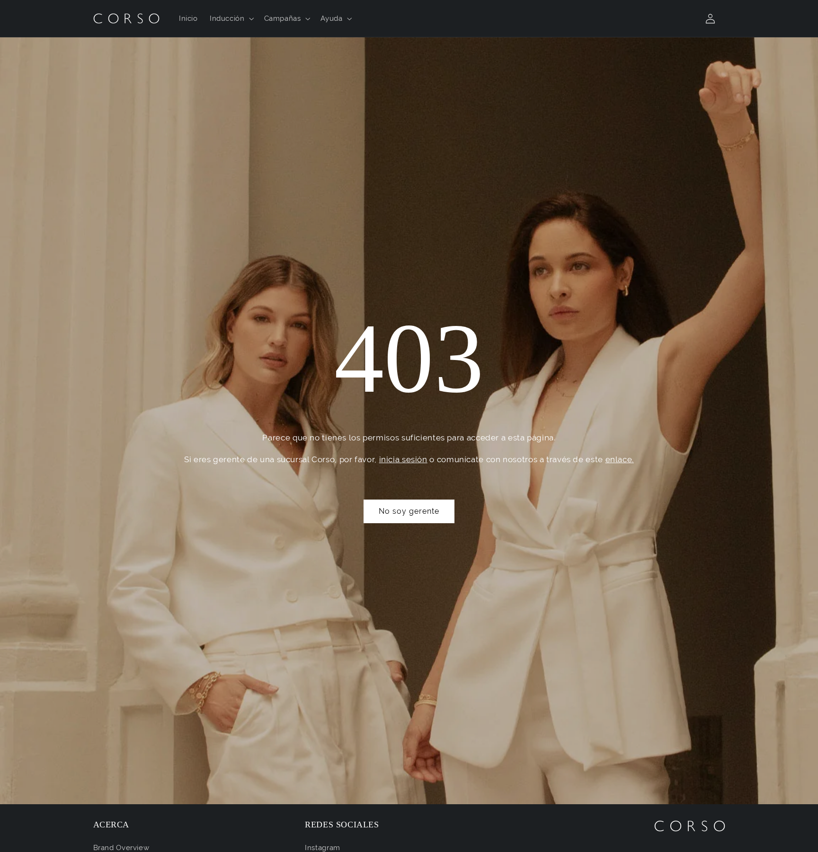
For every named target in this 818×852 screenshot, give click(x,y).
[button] (231, 18)
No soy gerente (409, 511)
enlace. (619, 459)
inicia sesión (403, 459)
